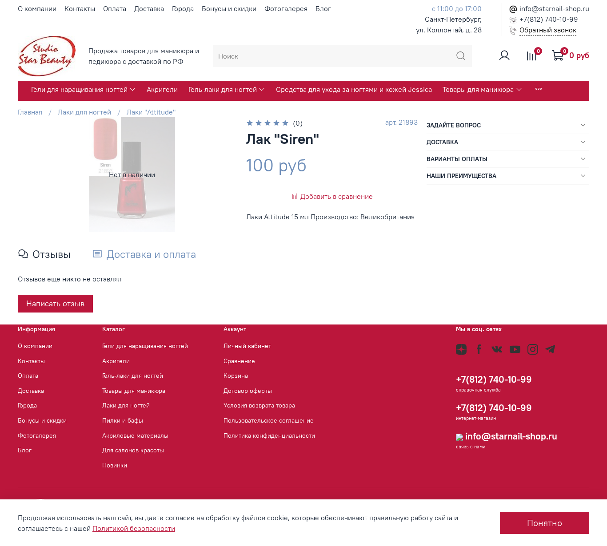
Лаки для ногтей (84, 111)
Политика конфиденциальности (269, 435)
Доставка (149, 8)
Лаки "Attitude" (151, 111)
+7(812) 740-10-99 (548, 19)
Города (183, 8)
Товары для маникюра (478, 89)
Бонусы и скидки (229, 8)
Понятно (544, 522)
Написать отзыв (55, 303)
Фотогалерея (285, 8)
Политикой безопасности (133, 528)
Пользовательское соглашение (269, 420)
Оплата (114, 8)
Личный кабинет (247, 346)
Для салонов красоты (133, 450)
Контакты (79, 8)
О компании (37, 8)
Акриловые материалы (135, 435)
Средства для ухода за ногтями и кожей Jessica (354, 89)
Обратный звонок (547, 29)
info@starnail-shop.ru (553, 8)
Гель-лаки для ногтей (222, 89)
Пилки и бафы (122, 420)
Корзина (236, 376)
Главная (30, 111)
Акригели (162, 89)
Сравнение (239, 361)
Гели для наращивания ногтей (79, 89)
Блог (323, 8)
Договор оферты (248, 391)
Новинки (114, 465)
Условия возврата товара (259, 405)
